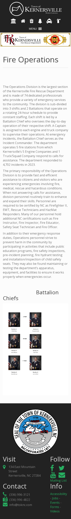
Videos (55, 511)
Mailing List (58, 480)
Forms (54, 507)
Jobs (55, 498)
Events (55, 502)
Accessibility (58, 494)
